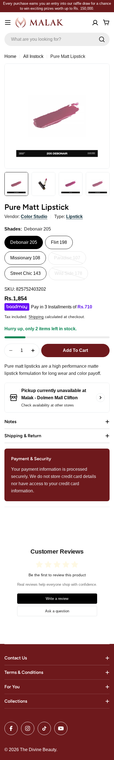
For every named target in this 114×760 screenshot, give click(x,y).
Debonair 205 (23, 242)
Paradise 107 (70, 260)
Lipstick (74, 216)
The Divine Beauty (38, 749)
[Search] (102, 39)
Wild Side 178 (71, 275)
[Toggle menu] (7, 22)
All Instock (33, 56)
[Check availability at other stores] (100, 397)
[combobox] (57, 39)
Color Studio (34, 216)
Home (10, 56)
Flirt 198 (59, 242)
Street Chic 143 (25, 273)
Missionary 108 (25, 257)
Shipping (36, 316)
